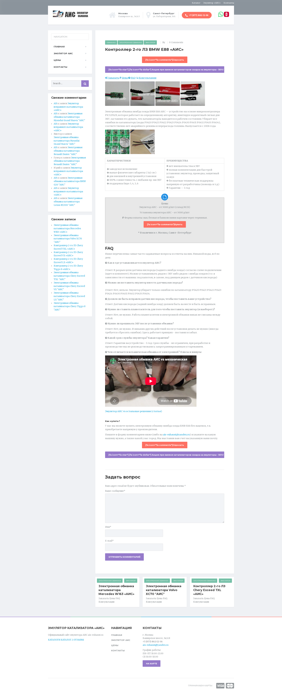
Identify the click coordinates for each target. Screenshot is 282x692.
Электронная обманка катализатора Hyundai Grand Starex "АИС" (69, 117)
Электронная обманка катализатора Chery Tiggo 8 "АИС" (69, 306)
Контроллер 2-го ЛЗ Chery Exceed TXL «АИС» (209, 590)
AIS (55, 103)
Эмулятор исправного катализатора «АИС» (68, 107)
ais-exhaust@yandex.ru (176, 434)
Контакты (229, 3)
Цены (57, 60)
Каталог (196, 3)
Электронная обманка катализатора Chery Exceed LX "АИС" (69, 296)
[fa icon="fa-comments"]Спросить (164, 60)
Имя (108, 527)
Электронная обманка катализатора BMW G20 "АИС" (70, 181)
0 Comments (176, 42)
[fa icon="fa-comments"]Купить (164, 224)
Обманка (111, 43)
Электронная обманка (130, 43)
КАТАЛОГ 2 (67, 639)
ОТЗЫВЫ (78, 639)
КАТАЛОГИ (54, 639)
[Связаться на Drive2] (226, 14)
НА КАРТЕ (151, 663)
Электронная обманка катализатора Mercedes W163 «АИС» (116, 590)
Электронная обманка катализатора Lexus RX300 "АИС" (68, 201)
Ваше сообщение (115, 491)
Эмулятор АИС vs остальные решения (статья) (133, 411)
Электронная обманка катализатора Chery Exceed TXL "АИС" (69, 276)
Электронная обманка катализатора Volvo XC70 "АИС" (163, 590)
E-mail (109, 540)
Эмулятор (150, 43)
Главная (59, 46)
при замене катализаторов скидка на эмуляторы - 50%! (166, 69)
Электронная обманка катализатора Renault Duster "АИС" (68, 151)
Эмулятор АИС (63, 53)
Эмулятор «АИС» (212, 3)
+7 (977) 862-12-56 (198, 15)
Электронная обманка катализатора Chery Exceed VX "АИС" (69, 286)
